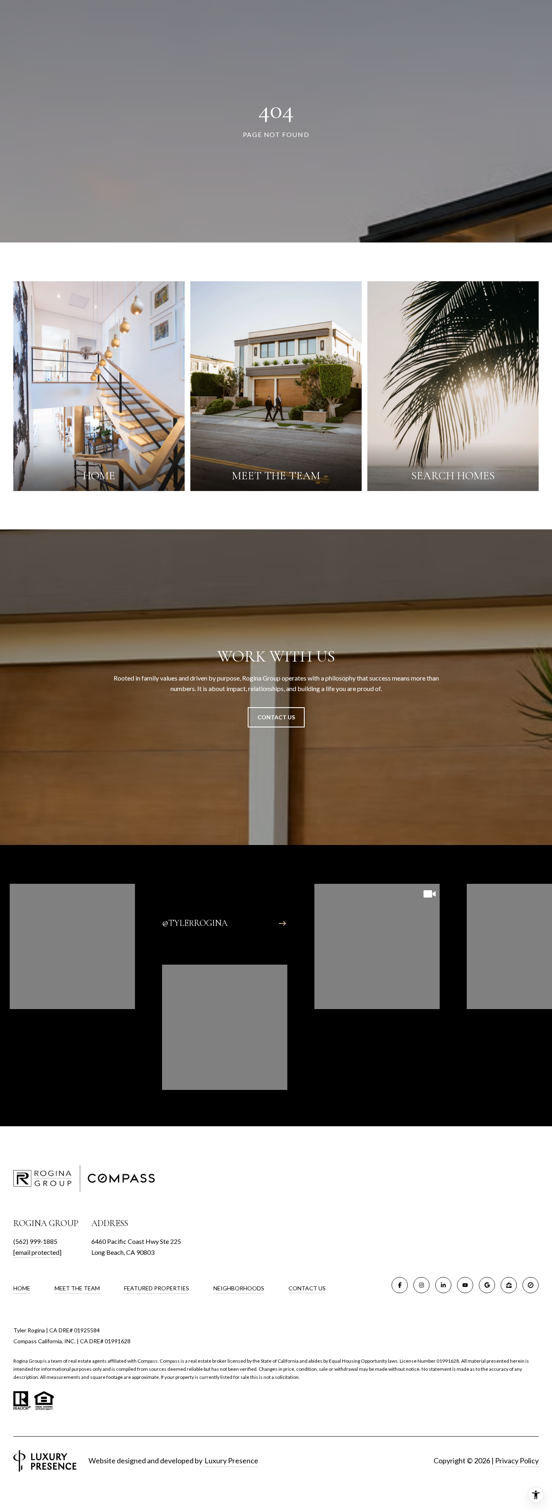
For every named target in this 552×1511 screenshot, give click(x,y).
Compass (170, 1361)
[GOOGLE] (487, 1285)
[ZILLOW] (509, 1285)
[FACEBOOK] (400, 1285)
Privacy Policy (517, 1460)
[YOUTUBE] (465, 1285)
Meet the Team (77, 1288)
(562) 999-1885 (35, 1241)
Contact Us (307, 1288)
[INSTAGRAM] (421, 1285)
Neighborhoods (238, 1288)
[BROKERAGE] (531, 1285)
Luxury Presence (231, 1460)
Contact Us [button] (276, 717)
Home (21, 1288)
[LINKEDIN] (443, 1285)
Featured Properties (156, 1288)
